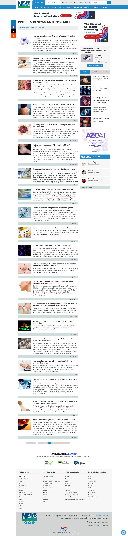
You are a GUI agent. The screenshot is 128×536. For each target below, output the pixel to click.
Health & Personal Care (25, 494)
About (67, 476)
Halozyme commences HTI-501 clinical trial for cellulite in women (52, 146)
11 (39, 443)
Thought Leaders (23, 488)
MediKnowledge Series (25, 492)
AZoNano (90, 479)
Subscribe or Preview (93, 164)
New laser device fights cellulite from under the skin (54, 420)
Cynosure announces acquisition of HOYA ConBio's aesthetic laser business (54, 282)
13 (46, 443)
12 (42, 443)
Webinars (45, 492)
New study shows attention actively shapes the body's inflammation (101, 88)
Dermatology (92, 162)
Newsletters (68, 483)
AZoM (89, 476)
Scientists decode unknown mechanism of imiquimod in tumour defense (54, 81)
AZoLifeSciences (92, 497)
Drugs (20, 499)
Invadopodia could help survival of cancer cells (52, 245)
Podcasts (21, 506)
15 (53, 443)
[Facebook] (13, 27)
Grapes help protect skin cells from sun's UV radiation (55, 228)
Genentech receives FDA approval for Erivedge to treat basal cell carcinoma (55, 59)
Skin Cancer (91, 170)
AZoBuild (90, 494)
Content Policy (69, 497)
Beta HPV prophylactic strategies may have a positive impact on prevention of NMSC (54, 265)
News (20, 481)
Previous (29, 443)
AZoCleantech (92, 481)
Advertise (68, 488)
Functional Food (23, 479)
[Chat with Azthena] (123, 532)
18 (63, 443)
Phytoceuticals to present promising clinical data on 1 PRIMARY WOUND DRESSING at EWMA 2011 (55, 304)
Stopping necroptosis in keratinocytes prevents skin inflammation (54, 126)
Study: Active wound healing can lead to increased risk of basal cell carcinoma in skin (55, 402)
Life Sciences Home (53, 2)
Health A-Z (22, 483)
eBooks (21, 501)
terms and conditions (101, 515)
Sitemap (67, 485)
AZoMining (91, 490)
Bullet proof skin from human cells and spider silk (53, 189)
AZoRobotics (91, 485)
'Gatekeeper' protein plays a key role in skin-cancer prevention (53, 322)
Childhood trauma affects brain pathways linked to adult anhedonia (100, 78)
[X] (13, 31)
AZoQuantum (92, 492)
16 (56, 443)
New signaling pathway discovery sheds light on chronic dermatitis (52, 362)
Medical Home (39, 2)
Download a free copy (95, 65)
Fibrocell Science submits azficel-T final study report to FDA (55, 380)
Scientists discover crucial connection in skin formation (55, 169)
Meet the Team (69, 479)
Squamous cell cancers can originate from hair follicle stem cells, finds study (55, 340)
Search (67, 481)
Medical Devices (23, 497)
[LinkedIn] (13, 22)
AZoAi (89, 499)
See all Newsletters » (87, 187)
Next (67, 443)
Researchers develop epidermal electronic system (53, 208)
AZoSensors (91, 488)
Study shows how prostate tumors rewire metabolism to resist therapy (101, 119)
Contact (67, 490)
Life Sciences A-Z (47, 483)
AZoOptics (91, 483)
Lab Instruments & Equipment (51, 481)
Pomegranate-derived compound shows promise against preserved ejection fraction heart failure (101, 99)
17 (60, 443)
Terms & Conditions (71, 492)
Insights (21, 490)
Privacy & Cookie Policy (71, 494)
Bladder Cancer (92, 179)
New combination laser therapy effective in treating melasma (54, 37)
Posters (21, 503)
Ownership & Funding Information (75, 499)
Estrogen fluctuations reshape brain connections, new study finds (101, 109)
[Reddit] (13, 35)
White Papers (22, 485)
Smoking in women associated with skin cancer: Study (55, 104)
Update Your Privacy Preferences (98, 522)
